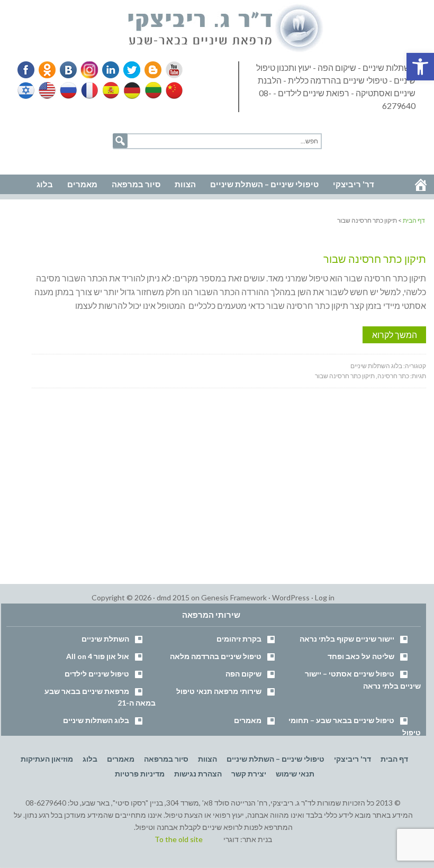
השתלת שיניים (105, 638)
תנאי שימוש (295, 773)
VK (67, 69)
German (130, 90)
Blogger (149, 69)
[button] (420, 66)
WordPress (291, 597)
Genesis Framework (234, 597)
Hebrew (27, 90)
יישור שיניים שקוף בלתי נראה (347, 638)
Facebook (27, 69)
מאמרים (247, 720)
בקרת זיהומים (238, 638)
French (88, 90)
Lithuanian (150, 90)
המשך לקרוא (394, 335)
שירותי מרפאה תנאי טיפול (218, 691)
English (47, 90)
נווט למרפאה (30, 159)
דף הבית (394, 758)
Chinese (171, 90)
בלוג (90, 758)
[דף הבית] (421, 185)
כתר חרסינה (393, 376)
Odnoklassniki (47, 69)
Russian (68, 90)
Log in (324, 597)
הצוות (207, 758)
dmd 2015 (173, 597)
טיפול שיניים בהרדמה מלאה (215, 656)
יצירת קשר (248, 773)
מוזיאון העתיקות (47, 758)
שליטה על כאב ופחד (361, 656)
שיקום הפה (243, 673)
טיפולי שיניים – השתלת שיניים (275, 758)
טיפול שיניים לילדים (97, 673)
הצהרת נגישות (198, 773)
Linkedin (108, 69)
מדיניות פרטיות (140, 773)
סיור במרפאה (166, 758)
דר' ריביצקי (352, 758)
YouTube (169, 69)
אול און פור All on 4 (97, 656)
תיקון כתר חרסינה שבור (374, 258)
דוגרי (231, 839)
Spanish (109, 90)
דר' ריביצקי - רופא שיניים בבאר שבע (226, 28)
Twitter (128, 69)
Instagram (87, 69)
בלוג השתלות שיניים (376, 366)
